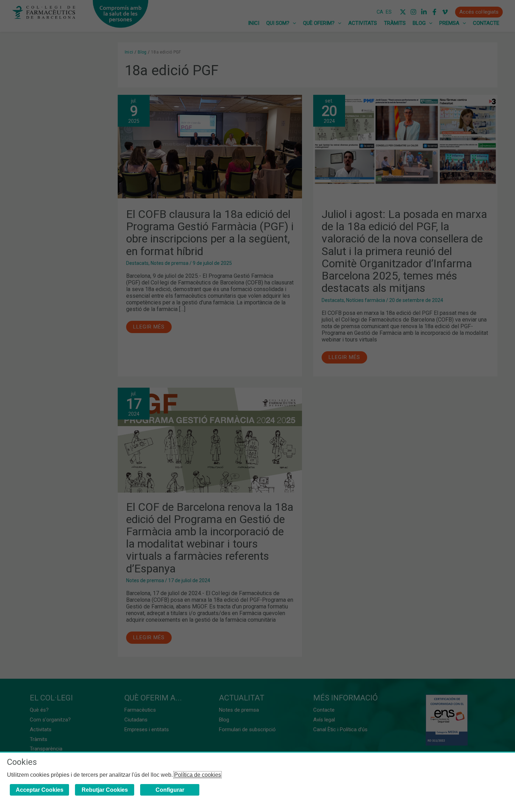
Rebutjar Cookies (105, 790)
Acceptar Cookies (39, 790)
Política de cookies (197, 775)
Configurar (170, 790)
